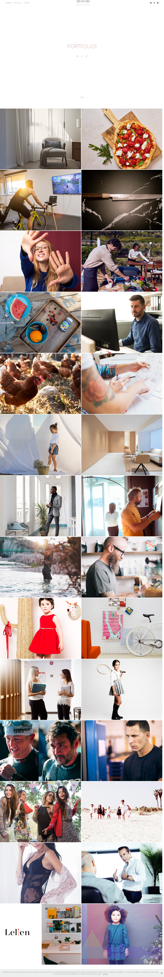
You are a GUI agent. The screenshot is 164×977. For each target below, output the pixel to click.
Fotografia (8, 3)
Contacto (26, 3)
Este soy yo (17, 3)
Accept (105, 974)
